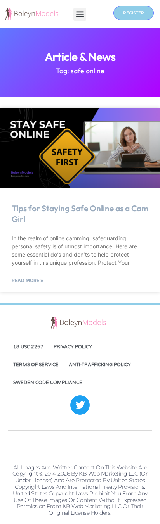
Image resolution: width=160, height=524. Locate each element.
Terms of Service (36, 364)
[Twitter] (80, 405)
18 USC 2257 (28, 347)
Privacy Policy (73, 347)
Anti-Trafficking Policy (100, 364)
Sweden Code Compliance (47, 382)
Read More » (27, 280)
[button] (79, 14)
